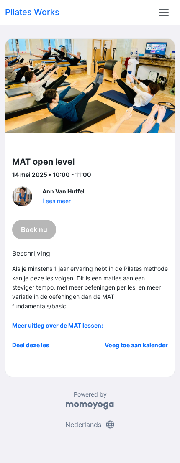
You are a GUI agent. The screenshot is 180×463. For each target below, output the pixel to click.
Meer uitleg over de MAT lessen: (57, 325)
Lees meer (56, 200)
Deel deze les (30, 345)
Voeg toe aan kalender (136, 345)
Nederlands (90, 425)
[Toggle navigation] (163, 12)
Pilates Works (32, 12)
